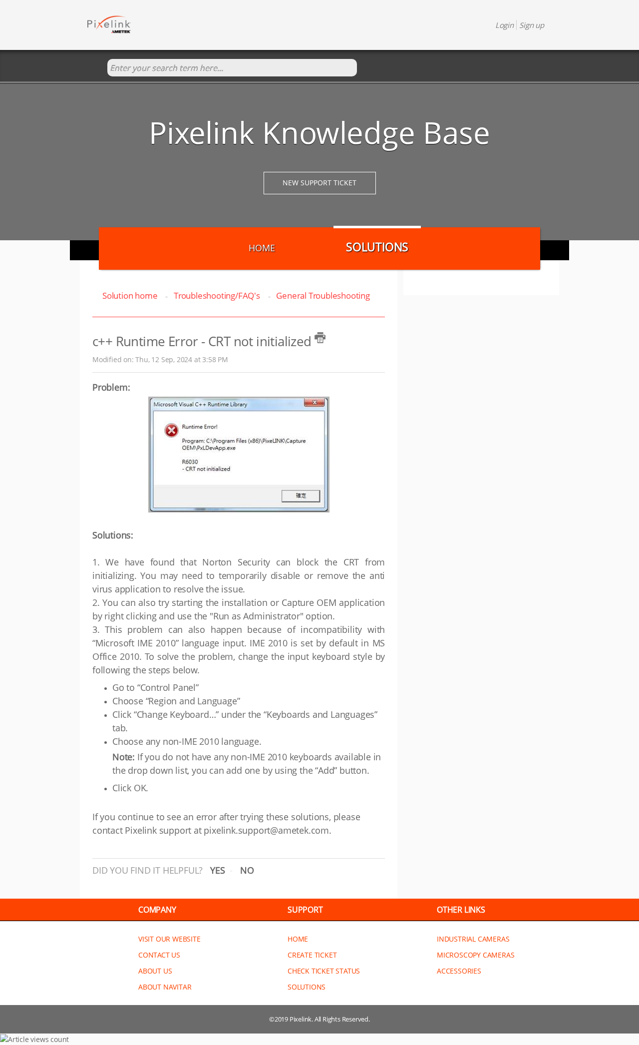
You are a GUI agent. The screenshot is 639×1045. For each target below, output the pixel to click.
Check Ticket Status (324, 971)
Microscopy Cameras (475, 955)
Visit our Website (169, 939)
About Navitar (164, 987)
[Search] (97, 68)
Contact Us (159, 955)
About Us (155, 971)
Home (262, 248)
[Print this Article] (320, 337)
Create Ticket (312, 955)
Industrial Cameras (473, 939)
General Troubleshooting (322, 295)
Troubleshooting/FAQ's (217, 295)
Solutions (377, 247)
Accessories (459, 971)
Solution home (130, 295)
